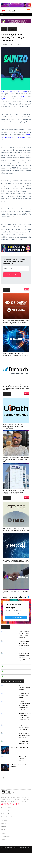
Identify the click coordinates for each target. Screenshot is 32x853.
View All (26, 289)
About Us (3, 823)
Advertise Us (4, 826)
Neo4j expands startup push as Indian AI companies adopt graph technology (16, 561)
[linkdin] (11, 804)
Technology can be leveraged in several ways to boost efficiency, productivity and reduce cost (25, 657)
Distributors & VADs (6, 807)
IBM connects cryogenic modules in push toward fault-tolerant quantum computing (24, 705)
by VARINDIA (7, 44)
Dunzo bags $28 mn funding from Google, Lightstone (13, 37)
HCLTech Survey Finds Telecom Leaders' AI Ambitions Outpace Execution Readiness (13, 492)
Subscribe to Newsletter (7, 816)
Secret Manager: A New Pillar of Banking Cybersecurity (24, 735)
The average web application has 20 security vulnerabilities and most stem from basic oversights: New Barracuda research (16, 387)
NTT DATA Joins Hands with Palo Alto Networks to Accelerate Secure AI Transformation (16, 322)
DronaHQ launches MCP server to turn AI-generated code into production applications (16, 459)
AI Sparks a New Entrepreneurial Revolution (23, 758)
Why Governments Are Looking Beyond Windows (24, 687)
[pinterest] (17, 804)
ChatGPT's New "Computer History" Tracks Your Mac (24, 727)
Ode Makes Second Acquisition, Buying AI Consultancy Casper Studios (16, 529)
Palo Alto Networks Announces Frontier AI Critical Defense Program (15, 354)
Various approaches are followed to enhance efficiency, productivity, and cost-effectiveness (24, 645)
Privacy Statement (6, 836)
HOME (4, 29)
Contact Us (4, 839)
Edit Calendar (4, 820)
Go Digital (3, 829)
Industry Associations (6, 810)
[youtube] (14, 804)
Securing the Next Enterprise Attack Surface (24, 695)
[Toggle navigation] (2, 14)
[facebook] (2, 804)
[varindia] (19, 804)
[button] (28, 10)
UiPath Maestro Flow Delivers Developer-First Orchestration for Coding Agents (14, 426)
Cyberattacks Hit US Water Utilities (19, 747)
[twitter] (5, 804)
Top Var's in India (5, 813)
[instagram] (8, 804)
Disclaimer (3, 833)
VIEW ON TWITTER (16, 617)
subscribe (12, 275)
